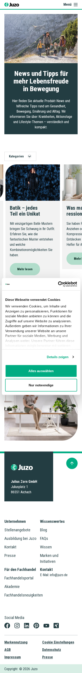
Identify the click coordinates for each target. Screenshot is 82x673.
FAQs (44, 538)
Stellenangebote (17, 530)
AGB (7, 650)
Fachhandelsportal (18, 578)
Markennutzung (16, 642)
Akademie (12, 586)
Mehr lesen (25, 269)
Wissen (46, 547)
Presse (10, 555)
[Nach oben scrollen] (72, 463)
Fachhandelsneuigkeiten (23, 595)
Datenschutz (51, 650)
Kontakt (10, 547)
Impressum (12, 657)
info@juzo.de (59, 575)
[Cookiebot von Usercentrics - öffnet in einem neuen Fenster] (58, 284)
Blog (43, 530)
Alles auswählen (41, 371)
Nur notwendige (41, 385)
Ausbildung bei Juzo (20, 538)
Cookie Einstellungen (58, 642)
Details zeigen (57, 357)
